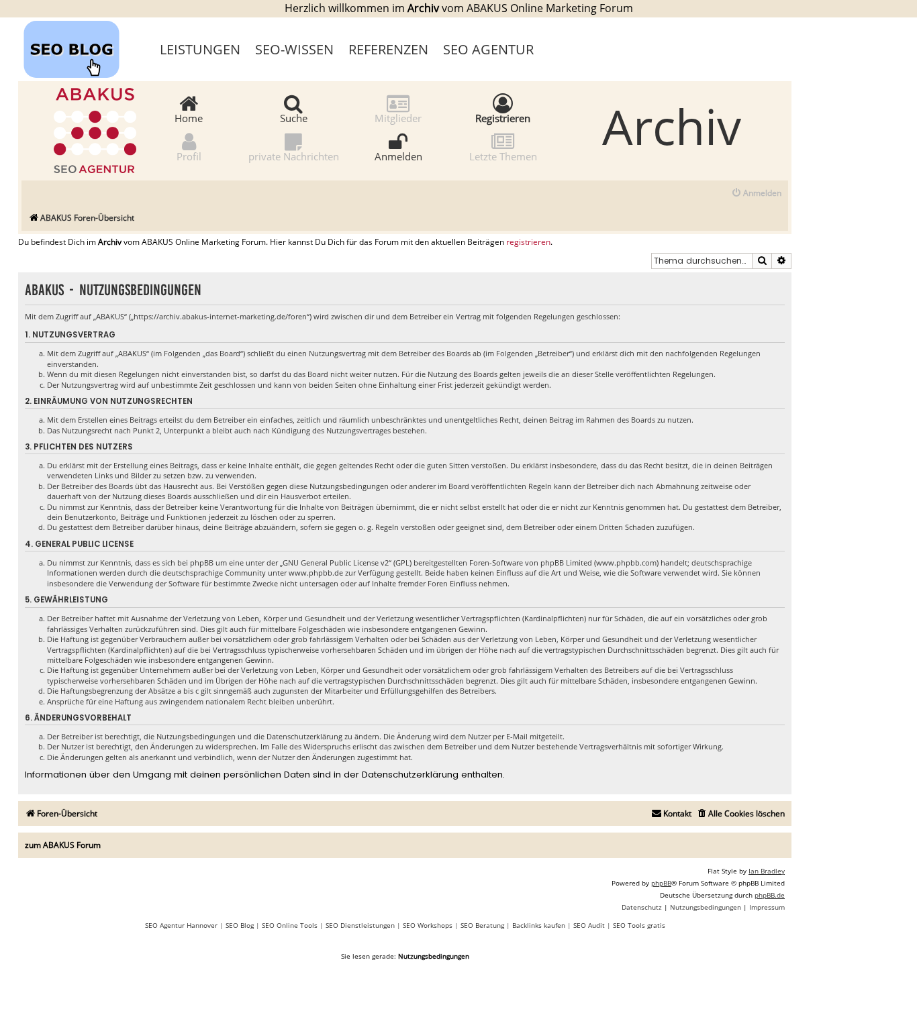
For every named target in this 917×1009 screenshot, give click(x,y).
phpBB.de (770, 895)
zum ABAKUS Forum (63, 845)
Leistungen (200, 49)
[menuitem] (756, 193)
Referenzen (388, 49)
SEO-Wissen (294, 49)
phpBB (661, 883)
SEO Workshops (427, 925)
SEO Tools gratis (639, 925)
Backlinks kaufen (538, 925)
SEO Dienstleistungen (360, 925)
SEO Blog (240, 925)
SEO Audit (589, 925)
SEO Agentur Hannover (181, 925)
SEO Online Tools (290, 925)
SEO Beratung (482, 925)
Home (189, 117)
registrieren (528, 242)
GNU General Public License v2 (336, 562)
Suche (293, 117)
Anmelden (398, 156)
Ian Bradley (767, 870)
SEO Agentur (488, 49)
